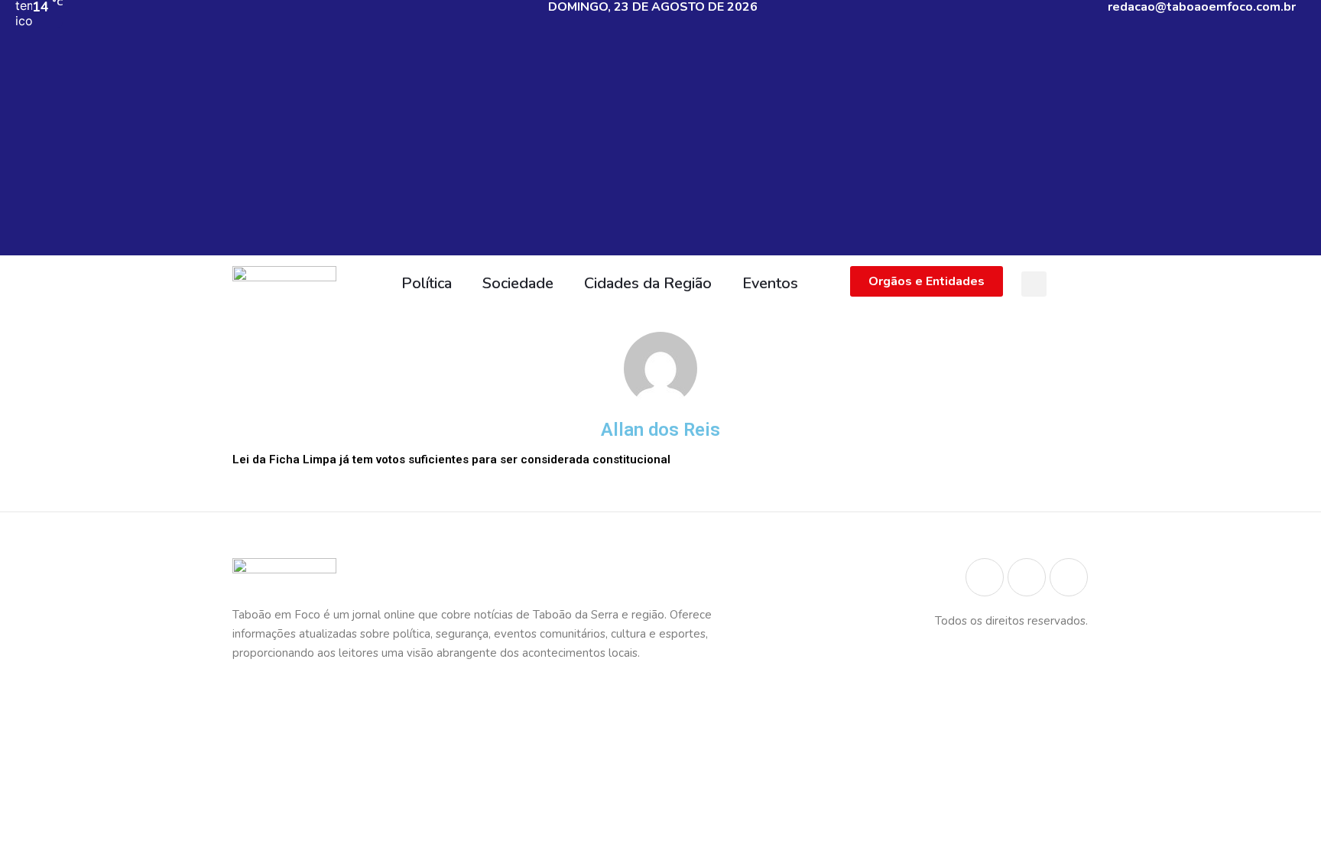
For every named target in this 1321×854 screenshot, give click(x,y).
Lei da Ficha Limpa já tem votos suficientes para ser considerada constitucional (451, 459)
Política (426, 283)
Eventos (770, 283)
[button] (1034, 284)
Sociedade (517, 283)
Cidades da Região (648, 283)
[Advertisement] (660, 148)
